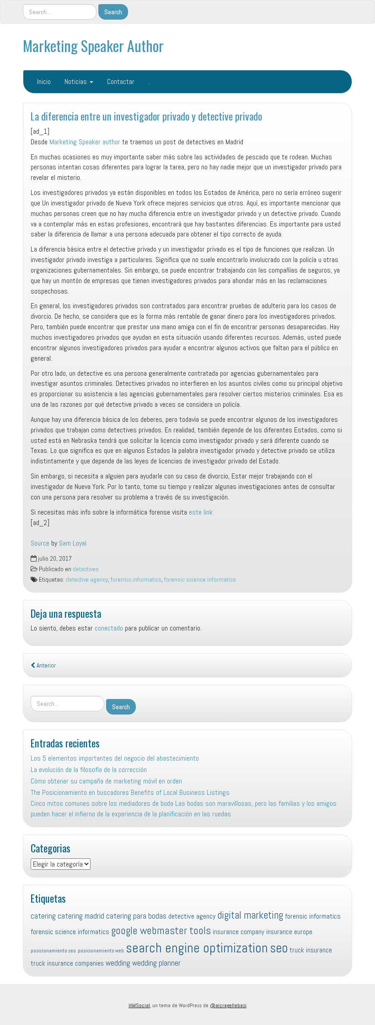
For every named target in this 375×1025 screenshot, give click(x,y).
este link (201, 512)
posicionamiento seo (53, 951)
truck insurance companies (67, 963)
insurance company (238, 931)
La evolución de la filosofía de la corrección (89, 769)
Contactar (120, 81)
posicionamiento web (101, 951)
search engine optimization (197, 948)
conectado (109, 628)
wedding (118, 963)
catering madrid (81, 916)
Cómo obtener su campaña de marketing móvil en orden (106, 781)
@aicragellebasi (228, 1005)
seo (279, 948)
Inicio (44, 81)
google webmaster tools (161, 930)
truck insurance (310, 950)
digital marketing (250, 915)
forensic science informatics (200, 579)
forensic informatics (136, 579)
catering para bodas (136, 916)
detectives (86, 569)
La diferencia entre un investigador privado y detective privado (146, 115)
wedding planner (156, 963)
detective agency (87, 579)
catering (43, 916)
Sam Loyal (72, 543)
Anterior (45, 665)
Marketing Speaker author (84, 142)
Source (40, 543)
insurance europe (289, 931)
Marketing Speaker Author (93, 45)
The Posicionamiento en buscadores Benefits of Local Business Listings (130, 792)
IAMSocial (139, 1005)
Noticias (76, 81)
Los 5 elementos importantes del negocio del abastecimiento (115, 758)
